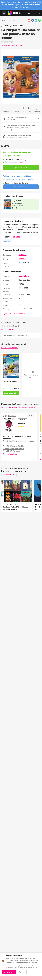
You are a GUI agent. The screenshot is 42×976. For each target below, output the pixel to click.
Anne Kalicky (24, 276)
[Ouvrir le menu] (4, 13)
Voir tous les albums (9, 348)
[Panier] (34, 13)
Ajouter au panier (21, 168)
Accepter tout (9, 972)
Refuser (22, 972)
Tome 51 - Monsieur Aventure (13, 449)
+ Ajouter (16, 237)
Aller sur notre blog (9, 475)
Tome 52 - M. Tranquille (11, 451)
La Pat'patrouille (9, 20)
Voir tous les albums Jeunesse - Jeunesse (18, 407)
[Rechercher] (29, 13)
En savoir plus (25, 7)
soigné (20, 162)
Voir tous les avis (8, 329)
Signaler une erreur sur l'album (14, 314)
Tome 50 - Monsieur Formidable (14, 446)
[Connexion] (38, 13)
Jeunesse (22, 254)
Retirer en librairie (21, 187)
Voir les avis (5, 45)
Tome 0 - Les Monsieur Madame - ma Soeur (19, 441)
